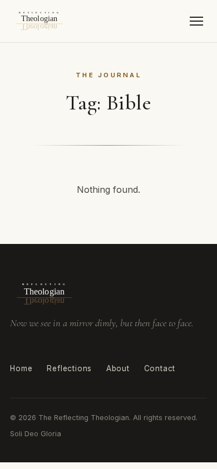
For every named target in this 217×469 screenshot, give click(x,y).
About (118, 368)
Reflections (69, 368)
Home (21, 368)
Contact (160, 368)
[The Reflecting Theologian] (39, 21)
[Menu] (196, 21)
